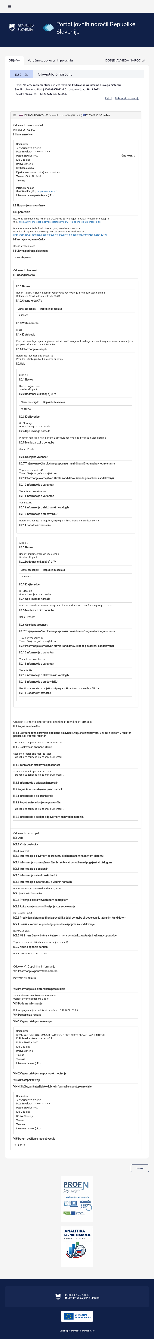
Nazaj (140, 1168)
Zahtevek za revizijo (127, 98)
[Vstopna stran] (48, 27)
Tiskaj (108, 98)
